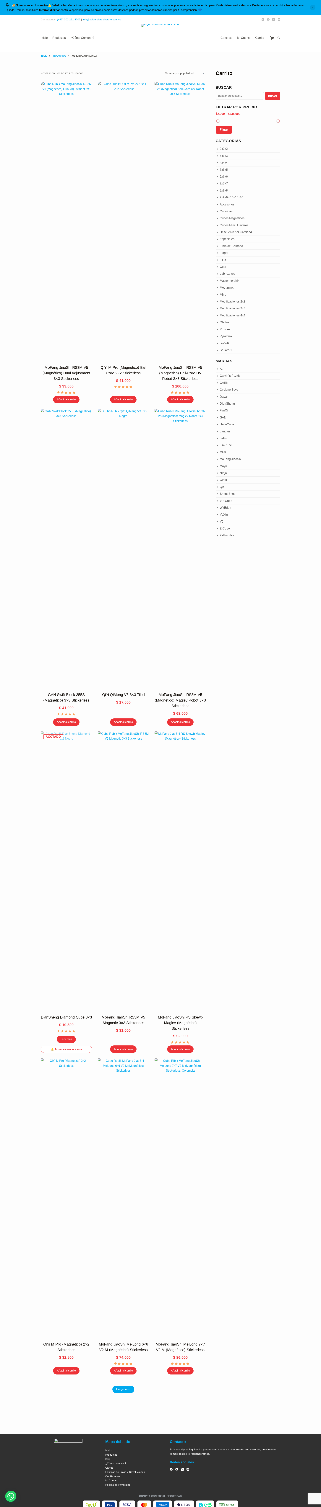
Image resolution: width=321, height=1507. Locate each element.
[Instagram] (279, 19)
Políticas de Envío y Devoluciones (125, 1471)
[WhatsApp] (263, 19)
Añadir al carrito (66, 399)
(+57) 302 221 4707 (68, 19)
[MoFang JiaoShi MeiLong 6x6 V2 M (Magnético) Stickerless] (123, 1197)
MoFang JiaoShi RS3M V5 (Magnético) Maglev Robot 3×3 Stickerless (180, 700)
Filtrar (224, 129)
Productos (59, 37)
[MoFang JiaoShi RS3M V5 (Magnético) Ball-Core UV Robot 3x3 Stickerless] (180, 221)
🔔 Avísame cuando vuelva (66, 1049)
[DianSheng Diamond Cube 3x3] (66, 870)
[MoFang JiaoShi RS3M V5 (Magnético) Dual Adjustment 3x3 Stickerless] (66, 221)
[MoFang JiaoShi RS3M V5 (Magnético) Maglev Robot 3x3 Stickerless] (180, 548)
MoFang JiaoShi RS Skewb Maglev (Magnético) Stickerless (180, 1022)
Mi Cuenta (244, 37)
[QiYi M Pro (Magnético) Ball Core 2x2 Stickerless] (123, 221)
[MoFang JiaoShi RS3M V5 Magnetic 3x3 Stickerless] (123, 870)
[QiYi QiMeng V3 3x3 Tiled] (123, 548)
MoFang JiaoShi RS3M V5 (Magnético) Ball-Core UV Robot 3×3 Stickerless (180, 373)
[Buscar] (279, 38)
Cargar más (123, 1389)
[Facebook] (268, 19)
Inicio (44, 37)
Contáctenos (112, 1476)
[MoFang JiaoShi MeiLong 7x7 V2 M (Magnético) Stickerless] (180, 1197)
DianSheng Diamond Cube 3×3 (66, 1017)
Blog (108, 1458)
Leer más (66, 1039)
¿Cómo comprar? (82, 37)
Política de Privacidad (118, 1484)
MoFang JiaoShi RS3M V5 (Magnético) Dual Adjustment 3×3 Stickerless (66, 373)
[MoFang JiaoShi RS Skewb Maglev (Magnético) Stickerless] (180, 870)
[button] (10, 1496)
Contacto (226, 37)
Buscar (272, 95)
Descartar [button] (312, 7)
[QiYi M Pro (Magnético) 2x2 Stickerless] (66, 1197)
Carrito (259, 37)
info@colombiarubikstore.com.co (102, 19)
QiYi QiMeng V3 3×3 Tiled (123, 695)
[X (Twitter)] (273, 19)
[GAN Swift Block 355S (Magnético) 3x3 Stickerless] (66, 548)
